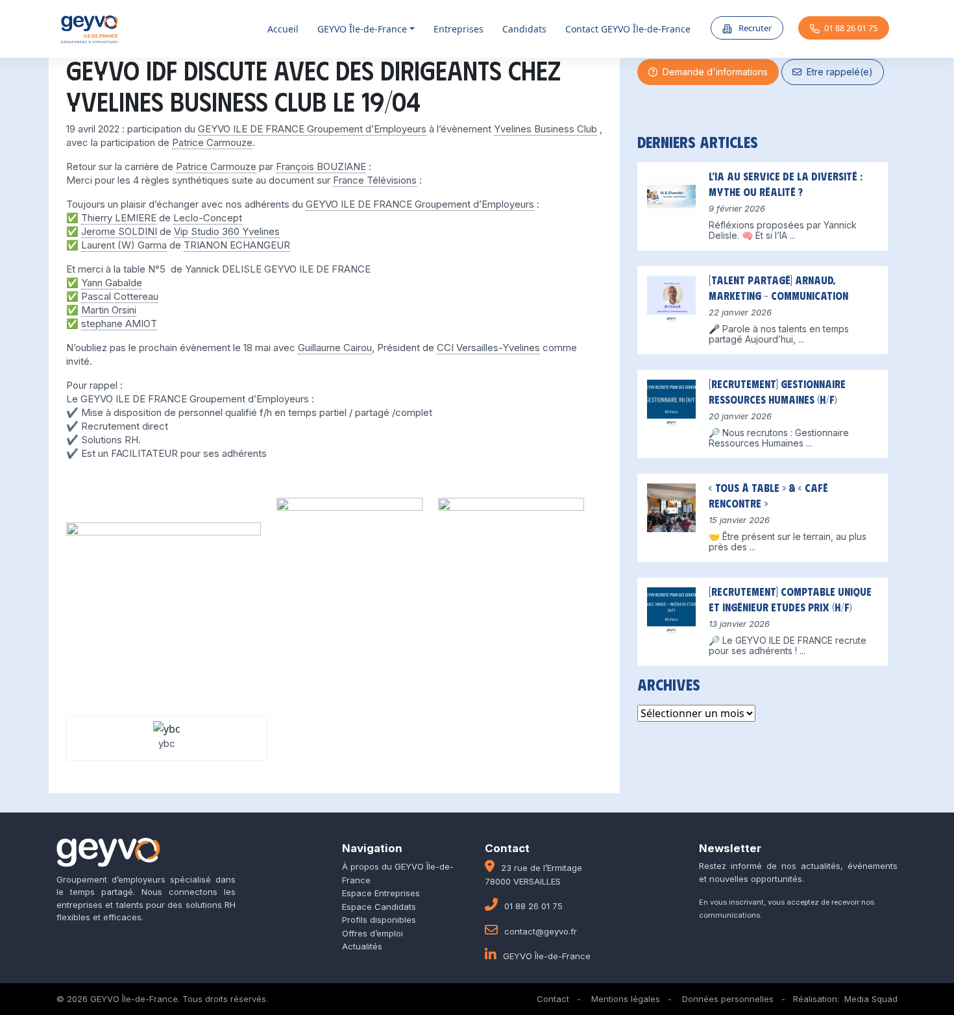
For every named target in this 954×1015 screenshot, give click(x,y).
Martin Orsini (108, 310)
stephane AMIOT (119, 323)
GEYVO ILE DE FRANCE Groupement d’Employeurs (312, 129)
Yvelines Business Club (545, 129)
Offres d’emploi (372, 933)
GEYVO (362, 29)
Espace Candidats (379, 906)
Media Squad (871, 999)
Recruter (754, 28)
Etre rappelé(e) (837, 71)
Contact (553, 999)
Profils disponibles (379, 919)
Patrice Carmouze (212, 142)
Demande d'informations (712, 71)
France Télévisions (375, 180)
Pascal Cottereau (119, 296)
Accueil (283, 29)
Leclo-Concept (207, 218)
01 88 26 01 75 (850, 28)
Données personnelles (728, 999)
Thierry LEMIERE (118, 218)
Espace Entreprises (381, 893)
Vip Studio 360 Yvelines (227, 231)
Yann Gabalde (111, 282)
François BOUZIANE (321, 166)
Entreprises (458, 29)
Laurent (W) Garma (124, 245)
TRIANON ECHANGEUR (237, 245)
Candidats (524, 29)
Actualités (362, 946)
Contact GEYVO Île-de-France (628, 29)
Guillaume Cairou (335, 347)
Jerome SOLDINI (119, 231)
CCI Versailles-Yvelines (488, 347)
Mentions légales (625, 999)
